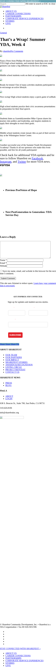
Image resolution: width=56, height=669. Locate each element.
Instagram (5, 161)
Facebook (37, 158)
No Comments (17, 51)
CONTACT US (12, 372)
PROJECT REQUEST (15, 369)
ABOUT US (11, 653)
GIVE (8, 665)
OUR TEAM (11, 355)
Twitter (22, 161)
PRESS (8, 383)
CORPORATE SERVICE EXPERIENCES (24, 660)
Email (3, 263)
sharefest (7, 51)
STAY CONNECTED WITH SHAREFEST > (20, 1)
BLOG (8, 385)
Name (3, 260)
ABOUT (9, 396)
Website (3, 266)
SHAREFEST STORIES (16, 362)
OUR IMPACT (12, 360)
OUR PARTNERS (13, 357)
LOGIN (8, 398)
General (3, 33)
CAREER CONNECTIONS (18, 656)
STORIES (9, 663)
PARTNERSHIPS (13, 658)
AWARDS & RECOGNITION (19, 365)
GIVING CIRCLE (13, 367)
